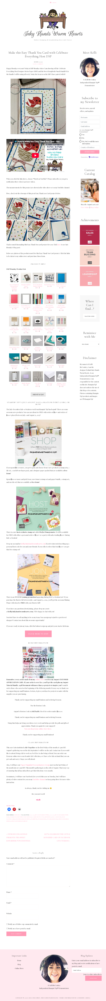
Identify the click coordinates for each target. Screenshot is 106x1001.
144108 (49, 350)
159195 (49, 332)
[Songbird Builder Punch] (26, 282)
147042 (26, 385)
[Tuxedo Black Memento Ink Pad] (38, 326)
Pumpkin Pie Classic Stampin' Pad (26, 329)
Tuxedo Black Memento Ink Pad (37, 328)
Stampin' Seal (26, 347)
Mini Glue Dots (61, 347)
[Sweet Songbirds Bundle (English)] (38, 282)
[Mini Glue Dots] (61, 345)
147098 (61, 310)
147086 (26, 332)
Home (19, 960)
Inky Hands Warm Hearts (53, 23)
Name (9, 892)
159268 (14, 308)
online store (40, 680)
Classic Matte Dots (14, 347)
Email (8, 903)
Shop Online (94, 207)
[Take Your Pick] (49, 363)
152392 (14, 385)
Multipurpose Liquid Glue (14, 366)
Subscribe (93, 978)
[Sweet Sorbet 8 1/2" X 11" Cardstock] (14, 303)
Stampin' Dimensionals (37, 348)
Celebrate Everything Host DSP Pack (21, 817)
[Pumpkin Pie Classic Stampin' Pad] (26, 326)
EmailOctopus (94, 157)
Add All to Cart (38, 394)
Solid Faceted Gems (61, 328)
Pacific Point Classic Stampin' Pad (61, 307)
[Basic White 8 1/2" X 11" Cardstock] (26, 303)
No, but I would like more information (90, 142)
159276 (26, 308)
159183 (49, 286)
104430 (37, 350)
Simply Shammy (26, 383)
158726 (26, 287)
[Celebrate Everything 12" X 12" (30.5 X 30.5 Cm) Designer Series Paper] (38, 303)
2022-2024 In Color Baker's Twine (39, 815)
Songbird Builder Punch (26, 285)
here (59, 245)
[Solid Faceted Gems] (61, 326)
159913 (37, 313)
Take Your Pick (49, 365)
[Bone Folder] (38, 363)
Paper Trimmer (14, 383)
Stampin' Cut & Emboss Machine (61, 384)
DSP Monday (17, 815)
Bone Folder (37, 365)
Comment (10, 864)
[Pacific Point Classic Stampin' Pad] (61, 303)
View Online (85, 207)
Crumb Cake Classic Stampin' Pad (14, 329)
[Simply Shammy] (26, 381)
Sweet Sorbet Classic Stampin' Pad (49, 307)
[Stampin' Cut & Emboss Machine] (61, 381)
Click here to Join (38, 634)
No (83, 138)
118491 (37, 386)
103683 (61, 349)
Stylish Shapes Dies (49, 284)
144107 (49, 367)
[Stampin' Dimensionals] (38, 345)
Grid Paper (49, 383)
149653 (61, 386)
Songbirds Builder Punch (22, 819)
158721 (14, 290)
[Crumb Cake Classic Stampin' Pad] (14, 326)
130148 (49, 385)
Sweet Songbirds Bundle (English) (37, 285)
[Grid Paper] (49, 381)
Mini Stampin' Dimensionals (49, 348)
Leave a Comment (38, 64)
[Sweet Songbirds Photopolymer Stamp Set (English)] (14, 282)
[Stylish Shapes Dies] (49, 282)
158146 (14, 349)
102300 (38, 367)
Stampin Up (34, 819)
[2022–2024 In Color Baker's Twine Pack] (49, 326)
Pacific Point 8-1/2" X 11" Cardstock (61, 285)
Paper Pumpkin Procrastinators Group (35, 765)
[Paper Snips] (61, 363)
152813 (26, 349)
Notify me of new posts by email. (19, 929)
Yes (83, 135)
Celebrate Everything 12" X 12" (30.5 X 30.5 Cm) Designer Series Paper (38, 308)
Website (9, 914)
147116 (14, 332)
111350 (61, 287)
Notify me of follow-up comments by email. (23, 924)
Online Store (19, 968)
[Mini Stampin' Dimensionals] (49, 345)
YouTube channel (39, 779)
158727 (37, 287)
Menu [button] (54, 2)
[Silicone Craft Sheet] (26, 363)
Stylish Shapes (42, 819)
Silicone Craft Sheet (26, 366)
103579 (61, 367)
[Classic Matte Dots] (14, 345)
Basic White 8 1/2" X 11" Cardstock (26, 306)
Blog (19, 964)
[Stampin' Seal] (26, 345)
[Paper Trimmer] (14, 381)
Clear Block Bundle (38, 384)
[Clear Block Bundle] (38, 381)
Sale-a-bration (56, 817)
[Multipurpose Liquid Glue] (14, 363)
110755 (14, 368)
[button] (80, 135)
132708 (37, 331)
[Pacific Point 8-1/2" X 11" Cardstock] (61, 282)
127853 (26, 368)
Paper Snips (61, 365)
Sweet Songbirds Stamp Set (19, 821)
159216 (49, 310)
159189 (61, 331)
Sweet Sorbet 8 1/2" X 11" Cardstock (14, 306)
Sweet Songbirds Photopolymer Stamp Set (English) (14, 287)
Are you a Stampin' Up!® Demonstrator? (86, 131)
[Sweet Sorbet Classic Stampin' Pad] (49, 303)
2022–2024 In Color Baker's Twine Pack (49, 329)
